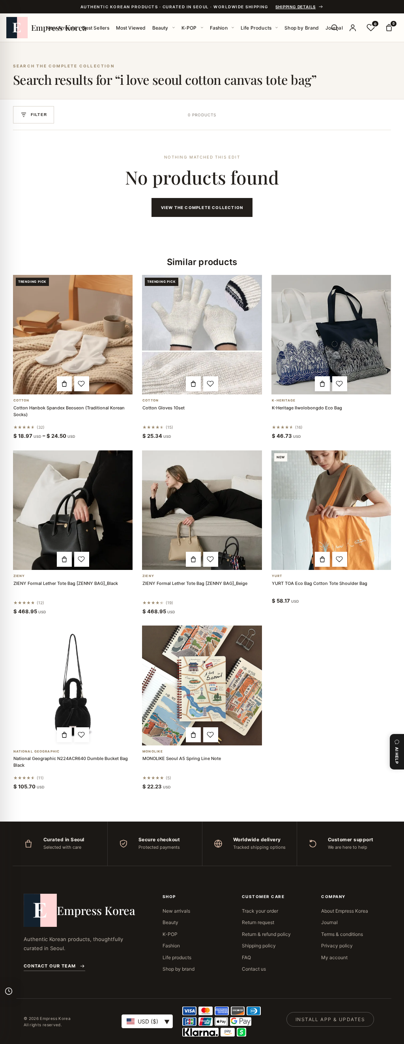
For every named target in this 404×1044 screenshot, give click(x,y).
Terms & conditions (342, 934)
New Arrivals (61, 28)
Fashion (219, 28)
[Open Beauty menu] (173, 27)
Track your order (260, 911)
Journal (329, 922)
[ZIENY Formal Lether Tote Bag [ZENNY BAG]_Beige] (202, 510)
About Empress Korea (344, 911)
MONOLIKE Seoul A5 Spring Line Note (181, 758)
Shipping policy (259, 946)
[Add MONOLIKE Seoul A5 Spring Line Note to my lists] (210, 734)
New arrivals (176, 911)
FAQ (246, 957)
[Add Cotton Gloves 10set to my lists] (210, 383)
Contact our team (50, 966)
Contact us (254, 969)
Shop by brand (179, 969)
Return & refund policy (266, 934)
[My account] (352, 27)
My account (334, 957)
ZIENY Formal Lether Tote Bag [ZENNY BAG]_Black (65, 583)
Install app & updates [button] (330, 1019)
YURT (277, 576)
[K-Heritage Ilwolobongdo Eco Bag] (331, 335)
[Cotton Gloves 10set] (202, 334)
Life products (177, 957)
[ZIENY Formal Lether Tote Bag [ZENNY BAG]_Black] (73, 510)
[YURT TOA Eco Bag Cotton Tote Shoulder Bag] (331, 510)
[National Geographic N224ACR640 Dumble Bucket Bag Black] (73, 685)
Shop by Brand (301, 28)
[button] (64, 383)
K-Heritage (284, 400)
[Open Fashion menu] (233, 27)
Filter (39, 114)
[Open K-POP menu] (202, 27)
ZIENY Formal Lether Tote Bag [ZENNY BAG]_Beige (194, 583)
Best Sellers (95, 28)
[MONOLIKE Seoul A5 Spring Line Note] (202, 685)
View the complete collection (202, 207)
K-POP (189, 28)
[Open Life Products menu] (276, 27)
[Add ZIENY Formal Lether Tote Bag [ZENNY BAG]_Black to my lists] (81, 559)
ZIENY (19, 576)
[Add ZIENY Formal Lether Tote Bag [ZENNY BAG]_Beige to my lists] (210, 559)
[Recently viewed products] (8, 991)
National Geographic (36, 751)
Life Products (256, 28)
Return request (258, 922)
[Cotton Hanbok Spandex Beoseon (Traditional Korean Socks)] (73, 334)
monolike (152, 751)
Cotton (21, 400)
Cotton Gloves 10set (163, 408)
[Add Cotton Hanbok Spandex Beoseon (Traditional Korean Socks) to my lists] (81, 383)
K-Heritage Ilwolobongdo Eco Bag (307, 408)
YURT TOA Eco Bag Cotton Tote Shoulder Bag (319, 583)
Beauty (160, 28)
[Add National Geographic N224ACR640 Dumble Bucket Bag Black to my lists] (81, 734)
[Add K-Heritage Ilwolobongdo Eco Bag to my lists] (339, 383)
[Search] (334, 27)
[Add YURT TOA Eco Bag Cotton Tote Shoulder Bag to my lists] (339, 559)
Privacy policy (337, 946)
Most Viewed (131, 28)
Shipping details (295, 6)
